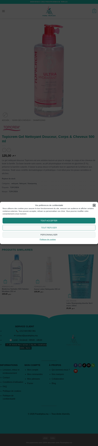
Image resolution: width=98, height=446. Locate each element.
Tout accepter (49, 221)
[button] (94, 205)
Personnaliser (49, 235)
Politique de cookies (48, 239)
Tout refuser (49, 228)
